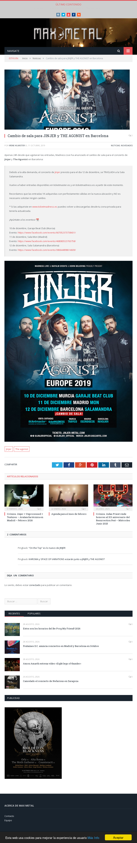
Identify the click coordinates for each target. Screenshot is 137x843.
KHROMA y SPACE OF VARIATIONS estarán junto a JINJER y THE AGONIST (67, 559)
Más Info (93, 837)
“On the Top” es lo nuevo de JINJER (47, 547)
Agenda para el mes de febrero (69, 514)
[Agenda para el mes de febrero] (68, 497)
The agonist (21, 449)
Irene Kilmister (17, 145)
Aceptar (118, 837)
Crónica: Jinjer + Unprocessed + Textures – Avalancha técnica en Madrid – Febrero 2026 (25, 517)
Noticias (115, 145)
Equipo (8, 820)
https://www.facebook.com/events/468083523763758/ (47, 241)
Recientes (14, 613)
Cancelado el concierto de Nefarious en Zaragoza (50, 681)
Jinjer (57, 172)
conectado (34, 585)
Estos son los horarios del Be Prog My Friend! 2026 (51, 628)
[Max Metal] (68, 33)
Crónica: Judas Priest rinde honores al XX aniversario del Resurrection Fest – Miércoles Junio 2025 (113, 518)
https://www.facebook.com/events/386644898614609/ (47, 250)
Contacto (9, 816)
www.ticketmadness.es (44, 206)
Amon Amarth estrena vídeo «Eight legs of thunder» (52, 663)
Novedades (127, 145)
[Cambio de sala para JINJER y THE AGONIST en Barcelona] (68, 100)
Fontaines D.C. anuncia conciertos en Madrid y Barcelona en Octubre (68, 8)
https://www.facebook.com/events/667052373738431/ (47, 232)
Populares (34, 613)
